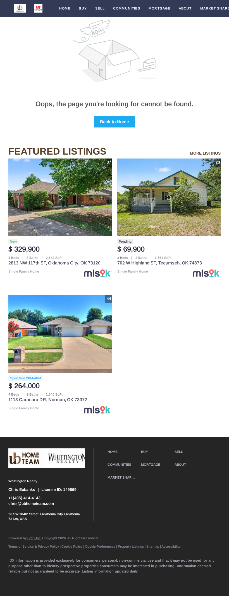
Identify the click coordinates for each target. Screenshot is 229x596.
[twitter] (47, 581)
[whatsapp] (177, 581)
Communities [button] (126, 8)
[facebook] (15, 581)
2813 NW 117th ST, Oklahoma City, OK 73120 (54, 263)
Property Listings (131, 546)
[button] (20, 8)
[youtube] (112, 581)
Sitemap (152, 546)
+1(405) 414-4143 (24, 498)
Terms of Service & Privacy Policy (33, 546)
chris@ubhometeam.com (31, 503)
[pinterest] (144, 581)
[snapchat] (128, 581)
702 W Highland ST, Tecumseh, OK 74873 (159, 263)
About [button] (185, 8)
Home (64, 8)
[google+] (161, 581)
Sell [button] (100, 8)
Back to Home (114, 121)
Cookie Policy (71, 546)
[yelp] (80, 581)
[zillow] (63, 581)
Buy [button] (83, 8)
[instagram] (96, 581)
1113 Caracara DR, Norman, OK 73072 (47, 399)
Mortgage (159, 8)
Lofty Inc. (34, 538)
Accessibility (170, 546)
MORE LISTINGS (205, 153)
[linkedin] (31, 581)
